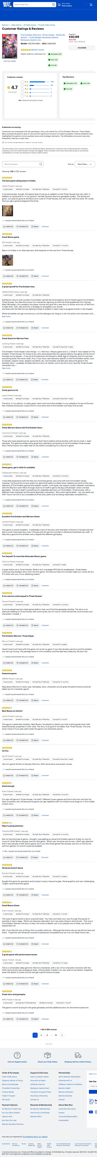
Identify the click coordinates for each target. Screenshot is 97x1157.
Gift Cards (6, 1100)
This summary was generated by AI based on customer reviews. (24, 142)
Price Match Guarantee (10, 1088)
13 (56, 1035)
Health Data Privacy (49, 1145)
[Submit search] (53, 4)
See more (6, 316)
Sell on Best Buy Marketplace (69, 1077)
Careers (61, 1113)
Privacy (24, 1144)
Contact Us (34, 1100)
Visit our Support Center (39, 1077)
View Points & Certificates (40, 1113)
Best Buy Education (66, 1092)
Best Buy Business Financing (12, 1124)
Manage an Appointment (39, 1088)
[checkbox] (55, 54)
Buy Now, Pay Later (9, 1120)
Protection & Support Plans (40, 1092)
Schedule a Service (37, 1084)
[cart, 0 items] (90, 4)
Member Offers (36, 1116)
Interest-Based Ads (31, 1144)
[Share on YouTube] (91, 1112)
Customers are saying (11, 127)
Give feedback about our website (35, 1137)
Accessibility (6, 1144)
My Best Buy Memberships (40, 1109)
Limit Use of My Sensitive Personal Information (83, 1144)
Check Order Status (9, 1077)
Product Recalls (8, 1092)
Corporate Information (67, 1109)
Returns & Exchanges (10, 1084)
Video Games (16, 25)
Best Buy (5, 25)
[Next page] (61, 1035)
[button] (65, 4)
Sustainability (64, 1120)
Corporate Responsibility (68, 1116)
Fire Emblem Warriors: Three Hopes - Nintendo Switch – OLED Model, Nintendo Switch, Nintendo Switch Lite (43, 37)
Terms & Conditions (15, 1144)
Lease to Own (7, 1116)
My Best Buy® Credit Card (11, 1109)
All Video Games (30, 25)
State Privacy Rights (39, 1145)
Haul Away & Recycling (38, 1096)
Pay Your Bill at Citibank (11, 1113)
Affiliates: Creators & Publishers (70, 1084)
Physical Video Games (46, 25)
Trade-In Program (8, 1096)
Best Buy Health (64, 1088)
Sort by (71, 164)
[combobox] (85, 164)
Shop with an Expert (38, 1080)
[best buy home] (7, 4)
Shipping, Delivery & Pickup (12, 1080)
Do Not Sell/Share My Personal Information (63, 1144)
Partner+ (62, 1100)
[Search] (40, 164)
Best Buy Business (65, 1096)
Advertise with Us (65, 1080)
